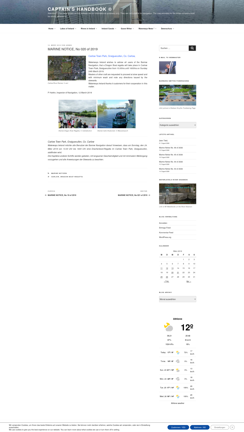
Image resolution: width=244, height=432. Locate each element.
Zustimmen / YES (178, 427)
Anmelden (163, 223)
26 (167, 277)
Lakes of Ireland (67, 28)
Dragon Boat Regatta (71, 177)
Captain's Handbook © (80, 9)
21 (178, 272)
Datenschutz (166, 28)
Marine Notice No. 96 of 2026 (171, 147)
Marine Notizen (59, 173)
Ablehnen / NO (200, 427)
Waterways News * (146, 28)
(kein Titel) (163, 140)
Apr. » (188, 281)
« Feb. (166, 281)
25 (162, 277)
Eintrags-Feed (165, 227)
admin (69, 45)
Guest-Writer (126, 28)
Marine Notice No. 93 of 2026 (171, 168)
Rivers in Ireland (88, 28)
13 (172, 268)
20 (172, 272)
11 (162, 268)
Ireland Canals (108, 28)
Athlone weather (177, 403)
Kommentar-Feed (166, 232)
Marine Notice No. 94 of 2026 (171, 161)
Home (50, 28)
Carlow (55, 177)
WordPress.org (165, 237)
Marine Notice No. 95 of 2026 (171, 154)
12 (167, 268)
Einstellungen (219, 427)
